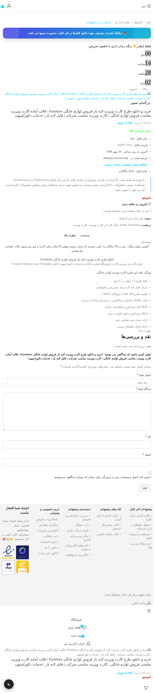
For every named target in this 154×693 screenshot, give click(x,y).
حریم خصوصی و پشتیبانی (50, 511)
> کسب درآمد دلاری (78, 530)
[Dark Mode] (9, 684)
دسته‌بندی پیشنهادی (79, 509)
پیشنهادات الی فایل (141, 509)
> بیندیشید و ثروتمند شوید (140, 536)
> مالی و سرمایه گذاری (80, 538)
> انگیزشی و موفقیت (77, 554)
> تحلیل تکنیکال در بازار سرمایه (141, 526)
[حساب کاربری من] (9, 6)
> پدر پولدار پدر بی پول (141, 545)
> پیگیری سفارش (49, 524)
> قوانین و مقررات (48, 530)
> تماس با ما (52, 547)
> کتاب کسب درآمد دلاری (140, 517)
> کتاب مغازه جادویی (108, 534)
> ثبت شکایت (52, 536)
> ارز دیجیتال (82, 524)
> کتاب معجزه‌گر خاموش (111, 526)
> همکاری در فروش (48, 519)
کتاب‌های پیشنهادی (110, 509)
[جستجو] (138, 6)
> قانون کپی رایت (49, 553)
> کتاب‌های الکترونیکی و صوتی (77, 547)
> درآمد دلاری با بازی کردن (109, 517)
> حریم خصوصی (50, 541)
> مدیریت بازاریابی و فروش (78, 517)
